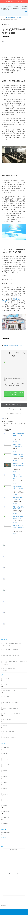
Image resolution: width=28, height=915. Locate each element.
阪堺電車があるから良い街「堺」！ (11, 655)
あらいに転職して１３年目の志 (10, 649)
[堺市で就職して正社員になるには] (7, 508)
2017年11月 (6, 817)
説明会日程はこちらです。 (13, 1)
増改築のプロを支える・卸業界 (10, 702)
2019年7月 (6, 753)
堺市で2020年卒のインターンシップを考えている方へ (18, 476)
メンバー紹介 (6, 679)
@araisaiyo (3, 834)
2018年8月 (6, 776)
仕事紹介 (5, 684)
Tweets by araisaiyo (14, 873)
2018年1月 (6, 805)
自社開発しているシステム (9, 737)
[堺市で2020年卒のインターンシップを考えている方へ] (7, 476)
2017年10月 (6, 823)
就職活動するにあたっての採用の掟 (11, 713)
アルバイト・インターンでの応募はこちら (14, 393)
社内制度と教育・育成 (8, 731)
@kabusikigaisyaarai (5, 832)
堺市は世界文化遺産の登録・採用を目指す (18, 527)
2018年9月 (6, 770)
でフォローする (15, 409)
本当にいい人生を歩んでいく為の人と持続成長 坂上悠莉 (15, 661)
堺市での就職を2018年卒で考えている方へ (18, 488)
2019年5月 (6, 759)
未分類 (5, 725)
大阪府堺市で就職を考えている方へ (13, 345)
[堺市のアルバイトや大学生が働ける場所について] (7, 465)
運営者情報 (3, 905)
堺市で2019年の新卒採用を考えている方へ (18, 435)
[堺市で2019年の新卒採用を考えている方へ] (7, 435)
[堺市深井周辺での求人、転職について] (7, 446)
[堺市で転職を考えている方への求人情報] (7, 498)
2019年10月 (6, 747)
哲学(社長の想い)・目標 (9, 690)
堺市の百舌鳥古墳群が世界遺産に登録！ (12, 643)
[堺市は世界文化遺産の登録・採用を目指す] (7, 527)
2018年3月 (6, 794)
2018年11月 (6, 765)
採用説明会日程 (7, 719)
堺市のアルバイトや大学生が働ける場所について (18, 465)
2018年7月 (6, 782)
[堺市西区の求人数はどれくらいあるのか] (7, 455)
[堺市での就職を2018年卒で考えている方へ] (7, 487)
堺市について (6, 696)
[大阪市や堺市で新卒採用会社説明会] (7, 517)
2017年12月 (6, 811)
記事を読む (15, 441)
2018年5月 (6, 788)
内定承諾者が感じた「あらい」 (10, 668)
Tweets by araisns (14, 849)
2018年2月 (6, 800)
